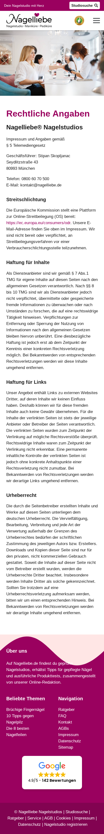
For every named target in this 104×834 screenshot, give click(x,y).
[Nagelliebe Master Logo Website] (29, 20)
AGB (48, 818)
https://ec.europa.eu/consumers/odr (38, 223)
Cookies (63, 818)
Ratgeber (15, 818)
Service (34, 818)
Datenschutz (29, 824)
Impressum (84, 818)
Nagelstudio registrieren (65, 824)
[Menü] (96, 21)
